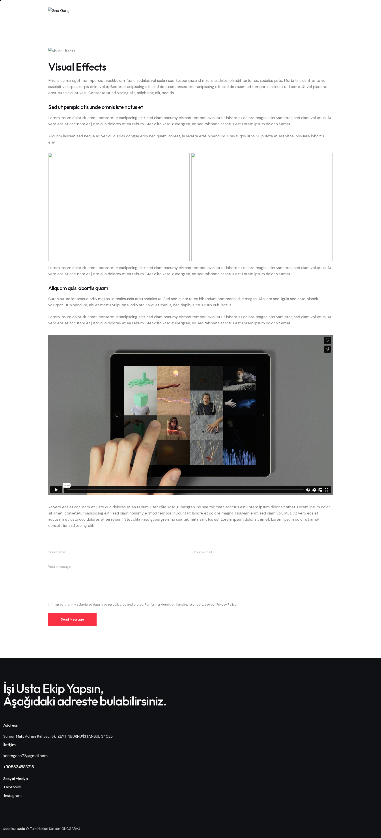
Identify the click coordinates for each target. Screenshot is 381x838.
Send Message (72, 619)
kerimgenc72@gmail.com (25, 755)
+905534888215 (18, 767)
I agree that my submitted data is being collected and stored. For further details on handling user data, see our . (145, 604)
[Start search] (329, 11)
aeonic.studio (14, 828)
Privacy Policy (226, 604)
